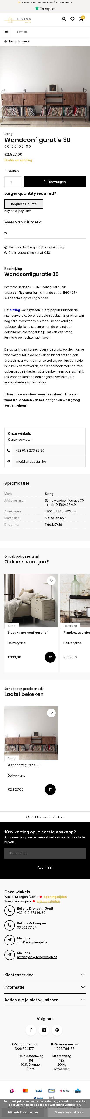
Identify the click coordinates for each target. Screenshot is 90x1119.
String (8, 134)
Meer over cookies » (69, 1112)
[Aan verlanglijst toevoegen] (5, 233)
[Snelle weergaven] (50, 657)
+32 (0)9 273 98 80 (30, 450)
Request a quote (23, 204)
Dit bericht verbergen (23, 1112)
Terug (13, 41)
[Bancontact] (51, 1091)
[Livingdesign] (17, 19)
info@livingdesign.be (31, 461)
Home (22, 41)
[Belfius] (64, 1091)
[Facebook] (30, 1030)
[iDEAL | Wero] (12, 1091)
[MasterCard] (25, 1091)
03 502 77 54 (26, 927)
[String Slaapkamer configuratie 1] (31, 600)
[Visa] (38, 1091)
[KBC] (77, 1091)
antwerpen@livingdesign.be (37, 957)
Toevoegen (57, 182)
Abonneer (45, 867)
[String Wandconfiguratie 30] (31, 733)
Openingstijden (55, 897)
